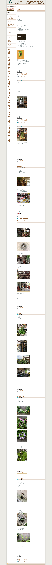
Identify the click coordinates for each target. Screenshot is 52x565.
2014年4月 (9, 111)
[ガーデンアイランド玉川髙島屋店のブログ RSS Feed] (7, 563)
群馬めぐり (9, 21)
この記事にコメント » (25, 76)
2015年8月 (9, 102)
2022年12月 (9, 59)
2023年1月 (9, 58)
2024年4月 (9, 49)
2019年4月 (9, 86)
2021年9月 (9, 68)
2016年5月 (9, 96)
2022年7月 (9, 62)
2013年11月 (9, 114)
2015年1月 (9, 106)
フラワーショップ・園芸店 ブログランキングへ (22, 73)
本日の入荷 (9, 32)
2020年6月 (9, 77)
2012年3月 (9, 125)
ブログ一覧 (21, 76)
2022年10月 (9, 60)
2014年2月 (9, 112)
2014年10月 (9, 108)
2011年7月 (9, 130)
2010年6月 (9, 138)
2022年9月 (9, 61)
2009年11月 (9, 142)
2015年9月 (9, 101)
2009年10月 (9, 143)
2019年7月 (9, 84)
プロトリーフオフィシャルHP (11, 45)
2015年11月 (9, 100)
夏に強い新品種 (9, 16)
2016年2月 (9, 98)
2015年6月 (9, 103)
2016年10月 (9, 93)
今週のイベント (20, 9)
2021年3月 (9, 72)
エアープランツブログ (10, 36)
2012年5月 (9, 124)
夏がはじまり (20, 313)
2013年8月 (9, 116)
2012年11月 (9, 121)
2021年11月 (9, 67)
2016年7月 (9, 95)
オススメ (9, 29)
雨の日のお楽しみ (20, 396)
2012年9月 (9, 122)
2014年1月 (9, 113)
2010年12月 (9, 134)
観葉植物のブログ (10, 40)
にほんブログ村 (18, 75)
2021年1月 (9, 73)
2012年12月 (9, 120)
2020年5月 (9, 78)
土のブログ (9, 38)
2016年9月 (9, 94)
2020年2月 (9, 80)
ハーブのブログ (9, 37)
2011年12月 (9, 127)
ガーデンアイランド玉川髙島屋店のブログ (28, 2)
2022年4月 (9, 64)
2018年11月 (9, 89)
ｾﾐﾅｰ (8, 33)
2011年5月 (9, 131)
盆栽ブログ (9, 39)
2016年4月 (9, 97)
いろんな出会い (20, 478)
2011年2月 (9, 133)
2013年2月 (9, 119)
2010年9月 (9, 136)
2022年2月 (9, 65)
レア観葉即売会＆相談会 (10, 18)
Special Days (19, 166)
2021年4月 (9, 71)
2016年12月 (9, 92)
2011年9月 (9, 129)
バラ (8, 30)
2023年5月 (9, 56)
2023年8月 (9, 54)
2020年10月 (9, 75)
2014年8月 (9, 109)
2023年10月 (9, 53)
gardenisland (25, 80)
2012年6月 (9, 123)
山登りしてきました (10, 23)
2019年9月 (9, 83)
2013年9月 (9, 115)
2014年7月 (9, 110)
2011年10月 (9, 128)
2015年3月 (9, 105)
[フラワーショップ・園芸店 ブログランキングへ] (19, 214)
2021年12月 (9, 66)
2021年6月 (9, 70)
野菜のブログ (9, 41)
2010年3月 (9, 140)
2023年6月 (9, 55)
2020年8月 (9, 76)
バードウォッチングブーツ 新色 (24, 125)
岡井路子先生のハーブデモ (11, 24)
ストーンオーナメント (21, 220)
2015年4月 (9, 104)
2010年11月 (9, 135)
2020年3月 (9, 79)
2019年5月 (9, 85)
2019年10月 (9, 82)
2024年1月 (9, 51)
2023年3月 (9, 57)
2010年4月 (9, 139)
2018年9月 (9, 90)
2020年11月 (9, 74)
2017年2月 (9, 91)
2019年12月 (9, 81)
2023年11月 (9, 52)
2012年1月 (9, 126)
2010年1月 (9, 141)
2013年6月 (9, 117)
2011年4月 (9, 132)
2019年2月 (9, 87)
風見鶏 (18, 78)
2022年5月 (9, 63)
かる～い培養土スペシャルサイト (11, 44)
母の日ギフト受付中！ (10, 17)
